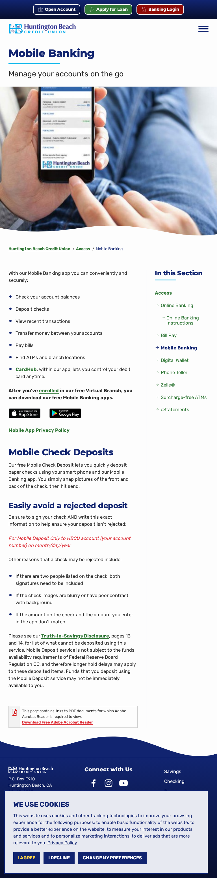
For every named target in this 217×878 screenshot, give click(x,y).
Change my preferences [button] (112, 857)
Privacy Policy (62, 842)
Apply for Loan (114, 10)
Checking (174, 781)
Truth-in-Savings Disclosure (75, 636)
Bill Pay (169, 335)
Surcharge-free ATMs (184, 397)
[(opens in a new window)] (24, 413)
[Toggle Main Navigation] (203, 28)
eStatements (175, 409)
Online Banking (177, 305)
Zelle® (168, 385)
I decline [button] (59, 857)
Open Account (62, 10)
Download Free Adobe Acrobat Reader (57, 722)
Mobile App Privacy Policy (39, 430)
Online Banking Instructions (182, 320)
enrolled (49, 390)
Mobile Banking (179, 348)
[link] (62, 842)
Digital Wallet (175, 360)
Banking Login (166, 10)
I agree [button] (26, 857)
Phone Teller (174, 372)
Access (163, 293)
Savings (172, 771)
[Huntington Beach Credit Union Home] (42, 29)
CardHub (26, 369)
